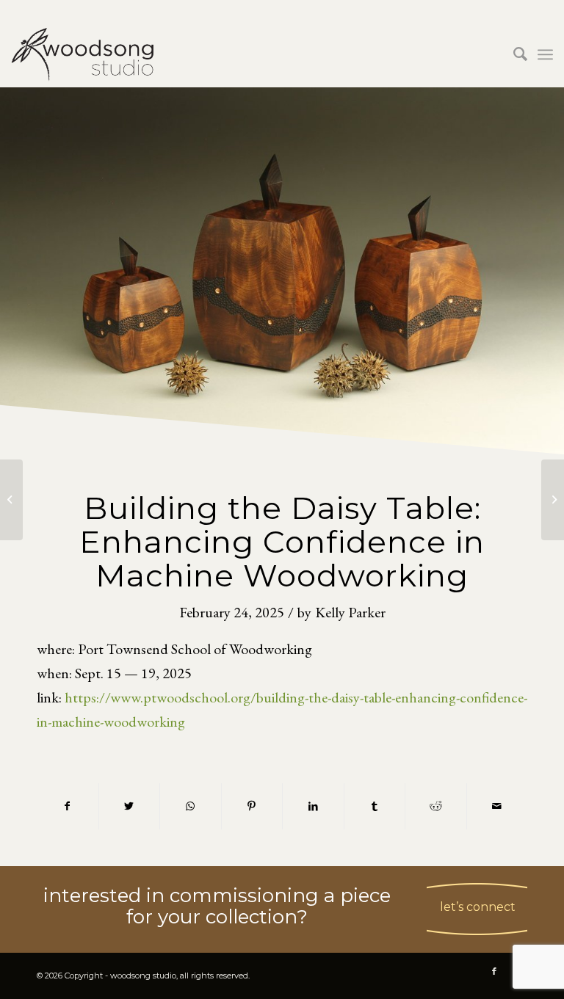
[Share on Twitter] (129, 806)
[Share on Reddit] (435, 806)
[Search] (513, 54)
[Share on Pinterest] (252, 806)
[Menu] (545, 54)
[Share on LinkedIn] (313, 806)
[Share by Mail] (497, 806)
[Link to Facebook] (494, 971)
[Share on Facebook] (67, 806)
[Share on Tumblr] (374, 806)
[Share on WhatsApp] (190, 806)
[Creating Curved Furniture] (11, 499)
